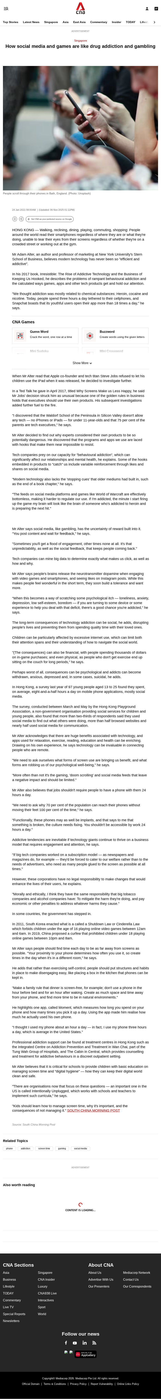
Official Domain (30, 1383)
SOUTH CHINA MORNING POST (93, 1111)
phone (9, 1148)
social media (80, 1148)
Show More (81, 363)
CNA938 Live (47, 1293)
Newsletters (11, 1321)
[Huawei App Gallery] (86, 1354)
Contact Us (131, 1279)
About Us (94, 1272)
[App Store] (71, 1353)
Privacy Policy (78, 1383)
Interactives (46, 1300)
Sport (41, 1307)
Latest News (31, 22)
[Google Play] (66, 1353)
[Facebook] (66, 1343)
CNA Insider (46, 1279)
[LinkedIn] (85, 1343)
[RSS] (94, 1343)
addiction (25, 1148)
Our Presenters (98, 1286)
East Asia (79, 22)
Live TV (8, 1307)
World (42, 1314)
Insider (116, 22)
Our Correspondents (137, 1286)
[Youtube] (75, 1343)
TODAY (130, 22)
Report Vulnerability (102, 1383)
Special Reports (14, 1314)
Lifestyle (146, 22)
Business (9, 1279)
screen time (44, 1148)
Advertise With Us (100, 1279)
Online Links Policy (128, 1383)
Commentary (98, 22)
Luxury (42, 1286)
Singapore (51, 22)
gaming (62, 1148)
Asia (66, 22)
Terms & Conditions (55, 1383)
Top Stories (10, 22)
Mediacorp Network (136, 1272)
